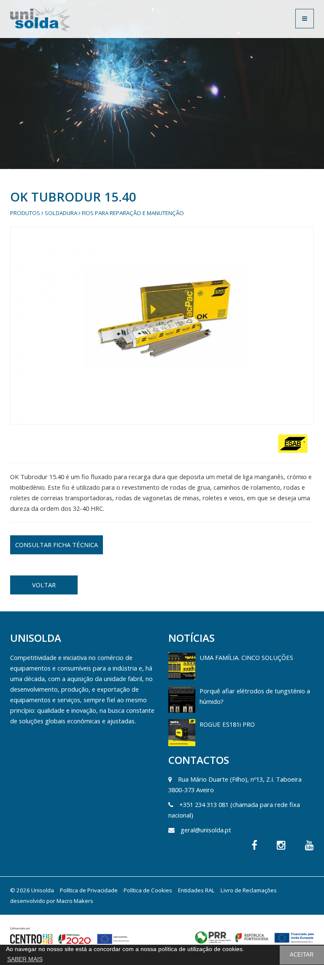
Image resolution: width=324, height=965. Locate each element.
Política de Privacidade (89, 890)
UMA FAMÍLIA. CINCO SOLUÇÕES (246, 657)
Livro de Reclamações (249, 890)
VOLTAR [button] (44, 585)
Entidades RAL (196, 890)
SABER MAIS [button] (25, 959)
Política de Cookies (148, 890)
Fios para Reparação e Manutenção (133, 213)
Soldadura (61, 213)
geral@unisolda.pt (206, 830)
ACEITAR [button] (301, 955)
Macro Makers (75, 901)
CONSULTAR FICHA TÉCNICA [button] (56, 544)
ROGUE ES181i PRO (227, 724)
